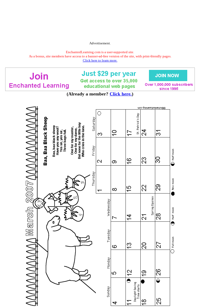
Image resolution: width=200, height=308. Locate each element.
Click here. (121, 93)
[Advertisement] (100, 21)
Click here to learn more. (100, 60)
